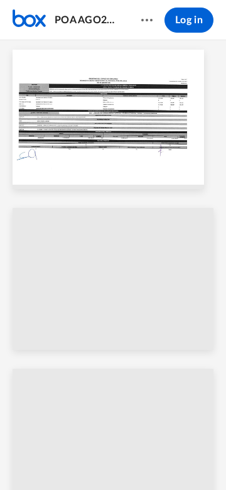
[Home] (29, 20)
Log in (189, 20)
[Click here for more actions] (146, 20)
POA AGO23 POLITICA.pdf (86, 20)
